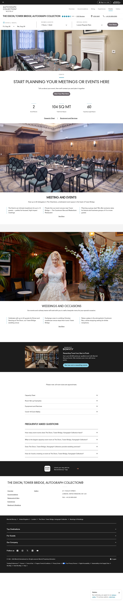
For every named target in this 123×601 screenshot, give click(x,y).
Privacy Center (56, 563)
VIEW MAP (96, 16)
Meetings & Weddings (14, 505)
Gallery (118, 9)
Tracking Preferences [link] (12, 563)
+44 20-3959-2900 (111, 16)
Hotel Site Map (17, 565)
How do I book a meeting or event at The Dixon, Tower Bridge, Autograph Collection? (54, 454)
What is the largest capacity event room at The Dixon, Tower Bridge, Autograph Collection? (56, 440)
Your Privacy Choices (71, 563)
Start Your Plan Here (61, 94)
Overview (71, 9)
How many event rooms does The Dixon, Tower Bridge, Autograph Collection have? (53, 433)
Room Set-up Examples (33, 401)
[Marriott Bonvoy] (116, 2)
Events (111, 9)
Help (25, 565)
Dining (93, 9)
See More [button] (61, 216)
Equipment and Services (68, 118)
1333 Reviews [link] (80, 16)
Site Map (9, 565)
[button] (104, 2)
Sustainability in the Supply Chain (101, 563)
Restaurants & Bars (13, 498)
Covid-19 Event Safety (32, 412)
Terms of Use (29, 563)
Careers (22, 563)
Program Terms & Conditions (43, 563)
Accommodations (83, 9)
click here (112, 597)
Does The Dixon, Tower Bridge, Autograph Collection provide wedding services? (52, 447)
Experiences (102, 9)
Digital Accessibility (84, 563)
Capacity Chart (49, 118)
